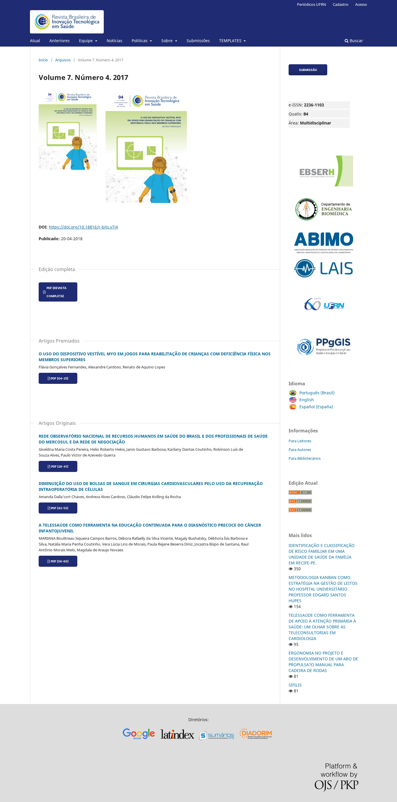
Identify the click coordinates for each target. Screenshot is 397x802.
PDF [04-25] (59, 378)
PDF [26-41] (59, 466)
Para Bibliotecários (305, 458)
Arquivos (63, 60)
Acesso (361, 4)
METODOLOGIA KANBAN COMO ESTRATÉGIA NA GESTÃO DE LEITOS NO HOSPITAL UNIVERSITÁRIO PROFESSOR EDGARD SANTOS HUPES (323, 589)
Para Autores (300, 449)
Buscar (355, 40)
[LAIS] (323, 277)
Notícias (114, 40)
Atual (35, 40)
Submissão (308, 70)
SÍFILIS (295, 685)
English (306, 399)
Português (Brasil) (317, 392)
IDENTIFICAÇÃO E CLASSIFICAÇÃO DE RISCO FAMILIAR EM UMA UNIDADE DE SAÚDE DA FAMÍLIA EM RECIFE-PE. (322, 554)
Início (43, 60)
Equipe (86, 40)
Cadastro (340, 4)
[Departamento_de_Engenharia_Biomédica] (323, 226)
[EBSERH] (323, 186)
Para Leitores (300, 440)
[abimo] (323, 253)
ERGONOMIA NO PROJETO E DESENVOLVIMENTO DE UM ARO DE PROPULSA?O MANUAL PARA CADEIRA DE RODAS (323, 661)
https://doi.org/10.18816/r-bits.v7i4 (83, 227)
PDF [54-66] (60, 561)
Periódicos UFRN (311, 4)
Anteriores (59, 40)
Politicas (140, 40)
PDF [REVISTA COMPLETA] (56, 292)
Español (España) (316, 406)
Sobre (167, 40)
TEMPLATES (231, 40)
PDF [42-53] (59, 508)
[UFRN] (323, 325)
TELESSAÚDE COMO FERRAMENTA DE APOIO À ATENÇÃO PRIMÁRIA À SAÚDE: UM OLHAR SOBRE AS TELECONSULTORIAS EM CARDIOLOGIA (322, 626)
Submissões (198, 40)
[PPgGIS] (323, 359)
